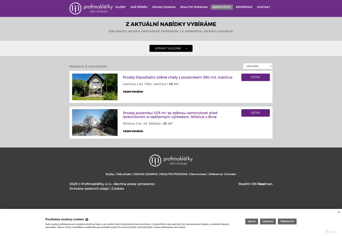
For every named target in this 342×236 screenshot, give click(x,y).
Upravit (251, 221)
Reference (244, 7)
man (265, 184)
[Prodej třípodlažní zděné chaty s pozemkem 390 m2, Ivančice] (95, 87)
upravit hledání (168, 48)
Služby (120, 7)
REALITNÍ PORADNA (194, 7)
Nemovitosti (221, 7)
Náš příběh (139, 7)
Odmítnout (268, 221)
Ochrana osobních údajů (89, 189)
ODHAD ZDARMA (164, 7)
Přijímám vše (287, 221)
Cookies (118, 189)
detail (255, 77)
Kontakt (263, 7)
